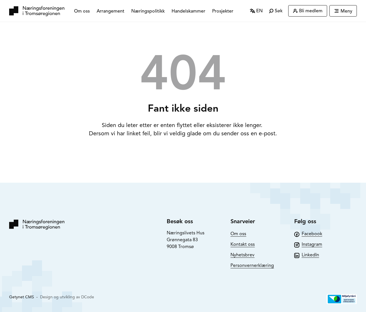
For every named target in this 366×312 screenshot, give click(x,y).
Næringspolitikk (148, 11)
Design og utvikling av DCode (67, 297)
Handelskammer (188, 11)
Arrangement (110, 11)
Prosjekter (222, 11)
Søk (278, 11)
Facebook (312, 234)
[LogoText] (36, 10)
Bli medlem (311, 11)
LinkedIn (310, 255)
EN (259, 11)
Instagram (312, 244)
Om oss (82, 11)
